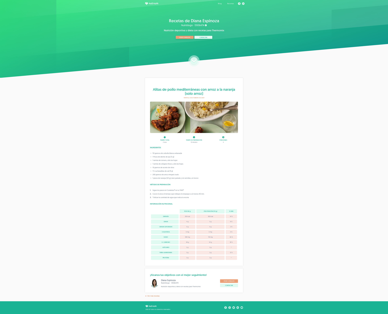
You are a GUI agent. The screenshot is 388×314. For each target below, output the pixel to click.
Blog (220, 3)
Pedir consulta (184, 37)
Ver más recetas (153, 296)
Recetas (230, 3)
